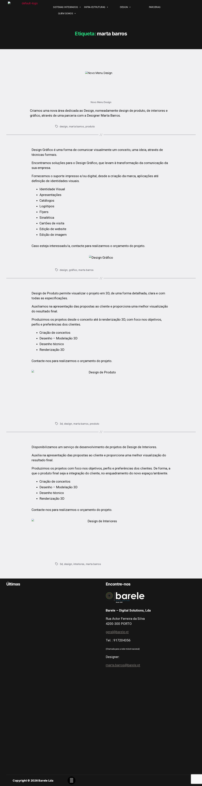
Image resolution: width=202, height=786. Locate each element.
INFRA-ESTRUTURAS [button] (94, 7)
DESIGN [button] (124, 7)
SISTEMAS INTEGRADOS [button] (65, 7)
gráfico (73, 269)
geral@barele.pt (117, 632)
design (64, 126)
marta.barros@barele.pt (123, 665)
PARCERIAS (154, 7)
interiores (78, 564)
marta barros (76, 126)
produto (90, 126)
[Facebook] (71, 780)
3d (61, 423)
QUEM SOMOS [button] (65, 13)
